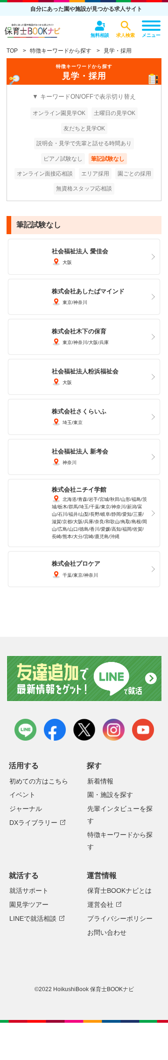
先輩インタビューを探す (120, 814)
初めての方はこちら (38, 781)
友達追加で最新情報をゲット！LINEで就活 (84, 680)
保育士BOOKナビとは (119, 890)
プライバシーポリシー (120, 918)
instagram (114, 730)
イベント (22, 794)
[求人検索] (125, 25)
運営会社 (100, 904)
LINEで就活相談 (32, 918)
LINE (25, 730)
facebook (55, 730)
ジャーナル (25, 808)
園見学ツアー (29, 904)
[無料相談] (100, 25)
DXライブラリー (33, 822)
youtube (143, 730)
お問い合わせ (106, 932)
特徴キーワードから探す (60, 50)
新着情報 (100, 781)
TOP (12, 50)
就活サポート (29, 890)
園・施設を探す (110, 794)
